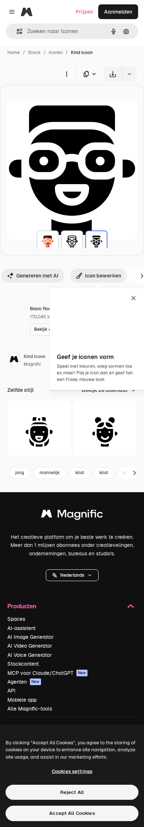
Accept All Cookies (72, 813)
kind (79, 473)
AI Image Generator (30, 637)
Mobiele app (22, 700)
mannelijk (50, 473)
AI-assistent (21, 628)
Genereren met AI (37, 275)
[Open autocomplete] (16, 31)
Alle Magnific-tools (29, 708)
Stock (34, 53)
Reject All (72, 792)
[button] (72, 575)
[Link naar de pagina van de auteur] (14, 360)
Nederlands (72, 575)
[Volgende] (134, 473)
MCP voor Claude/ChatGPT (46, 673)
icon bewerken (103, 275)
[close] (133, 298)
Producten (21, 606)
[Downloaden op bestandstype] (90, 74)
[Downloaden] (113, 74)
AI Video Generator (29, 645)
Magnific (32, 364)
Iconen (56, 53)
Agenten (23, 682)
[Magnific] (72, 515)
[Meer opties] (66, 74)
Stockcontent (23, 663)
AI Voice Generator (29, 655)
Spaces (16, 619)
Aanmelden (118, 11)
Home (13, 53)
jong (19, 473)
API (11, 690)
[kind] (48, 241)
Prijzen (84, 11)
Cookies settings (72, 771)
